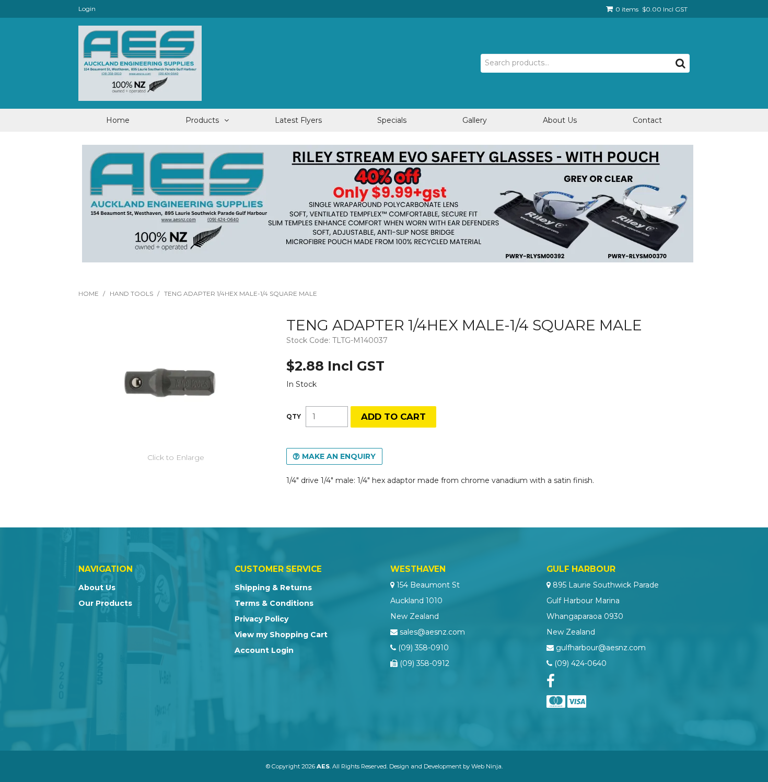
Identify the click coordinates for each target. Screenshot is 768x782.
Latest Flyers (298, 120)
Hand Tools (131, 293)
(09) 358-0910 (423, 647)
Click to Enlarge (175, 457)
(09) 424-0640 (580, 663)
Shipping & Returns (273, 587)
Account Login (264, 650)
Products (202, 120)
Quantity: (293, 416)
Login (87, 9)
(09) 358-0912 (424, 663)
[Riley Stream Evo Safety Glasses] (387, 203)
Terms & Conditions (274, 603)
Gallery (474, 120)
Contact (647, 120)
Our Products (105, 603)
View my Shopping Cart (281, 634)
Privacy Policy (261, 619)
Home (118, 120)
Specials (391, 120)
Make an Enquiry (339, 456)
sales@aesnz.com (432, 632)
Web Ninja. (487, 766)
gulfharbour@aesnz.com (601, 647)
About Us (560, 120)
